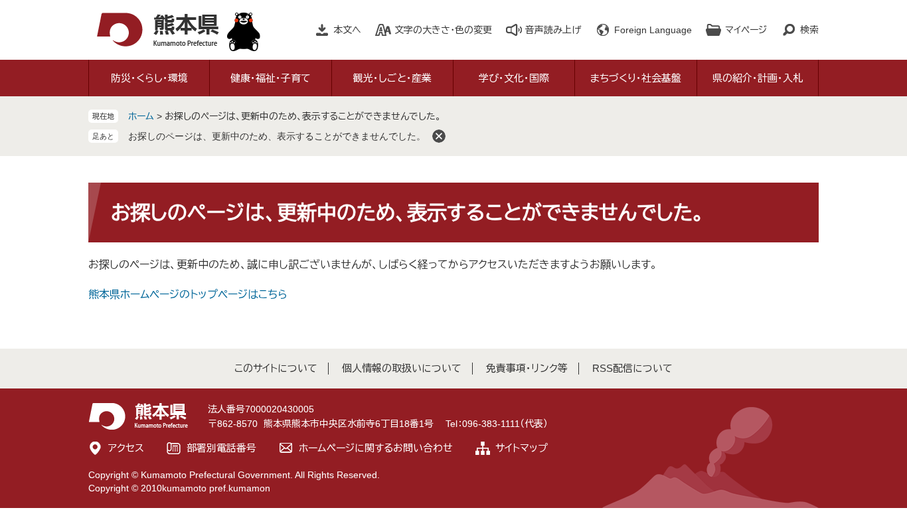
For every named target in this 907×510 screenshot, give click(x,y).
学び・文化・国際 (514, 78)
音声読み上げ (553, 30)
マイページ (746, 30)
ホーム (141, 116)
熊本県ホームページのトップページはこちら (188, 294)
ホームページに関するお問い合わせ (376, 448)
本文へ (347, 30)
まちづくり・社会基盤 (635, 78)
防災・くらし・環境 (149, 78)
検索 (809, 30)
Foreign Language (653, 30)
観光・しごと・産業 (392, 78)
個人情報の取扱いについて (401, 368)
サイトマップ (521, 448)
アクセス (126, 448)
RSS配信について (632, 368)
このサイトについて (275, 368)
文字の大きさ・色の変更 (443, 30)
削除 (439, 136)
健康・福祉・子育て (270, 78)
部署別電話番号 (221, 448)
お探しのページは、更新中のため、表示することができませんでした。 (277, 136)
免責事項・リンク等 (527, 368)
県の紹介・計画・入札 (757, 78)
